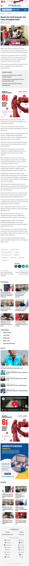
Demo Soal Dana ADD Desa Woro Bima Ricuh (16, 379)
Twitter (22, 540)
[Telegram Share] (23, 266)
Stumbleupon (8, 545)
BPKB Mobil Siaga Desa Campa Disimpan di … (17, 391)
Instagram (8, 547)
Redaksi (21, 532)
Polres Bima (21, 257)
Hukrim (4, 493)
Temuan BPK (4, 260)
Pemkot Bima (13, 257)
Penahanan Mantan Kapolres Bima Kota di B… (7, 496)
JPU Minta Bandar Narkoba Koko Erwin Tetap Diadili (6, 309)
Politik (2, 366)
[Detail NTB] (14, 5)
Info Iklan (21, 534)
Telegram (8, 557)
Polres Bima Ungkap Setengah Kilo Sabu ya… (20, 522)
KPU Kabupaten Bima (6, 255)
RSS (22, 557)
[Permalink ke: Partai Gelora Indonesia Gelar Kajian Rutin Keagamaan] (14, 358)
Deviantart (8, 552)
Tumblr (22, 542)
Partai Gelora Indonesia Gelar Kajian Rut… (12, 368)
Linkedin (22, 550)
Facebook (8, 540)
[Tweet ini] (19, 266)
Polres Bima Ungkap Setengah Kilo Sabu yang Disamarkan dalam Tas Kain (21, 324)
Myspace (22, 552)
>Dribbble (22, 547)
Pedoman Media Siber (7, 534)
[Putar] (2, 410)
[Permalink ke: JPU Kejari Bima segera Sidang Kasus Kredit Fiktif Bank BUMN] (21, 303)
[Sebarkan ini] (16, 266)
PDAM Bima (16, 255)
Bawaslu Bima (4, 249)
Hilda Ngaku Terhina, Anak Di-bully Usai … (20, 496)
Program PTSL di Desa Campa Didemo (16, 385)
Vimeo (8, 550)
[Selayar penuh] (26, 410)
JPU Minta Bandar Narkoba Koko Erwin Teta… (7, 509)
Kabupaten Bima (14, 249)
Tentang (7, 532)
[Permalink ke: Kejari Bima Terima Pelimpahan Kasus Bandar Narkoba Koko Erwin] (7, 316)
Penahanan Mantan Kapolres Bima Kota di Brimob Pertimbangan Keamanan (6, 294)
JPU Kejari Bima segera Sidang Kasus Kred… (21, 509)
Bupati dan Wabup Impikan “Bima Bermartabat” (22, 272)
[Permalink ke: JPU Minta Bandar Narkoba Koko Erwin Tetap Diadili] (7, 303)
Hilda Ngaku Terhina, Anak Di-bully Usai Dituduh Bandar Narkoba (20, 294)
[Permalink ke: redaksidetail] (2, 22)
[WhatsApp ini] (26, 266)
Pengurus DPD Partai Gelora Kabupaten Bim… (17, 373)
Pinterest (8, 542)
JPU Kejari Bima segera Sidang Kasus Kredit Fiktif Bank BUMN (21, 309)
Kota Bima (17, 252)
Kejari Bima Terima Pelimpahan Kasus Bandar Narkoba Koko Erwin (6, 324)
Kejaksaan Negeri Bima (6, 252)
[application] (14, 403)
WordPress (22, 545)
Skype (8, 554)
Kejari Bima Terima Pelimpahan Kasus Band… (7, 522)
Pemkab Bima (4, 257)
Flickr (22, 554)
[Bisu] (24, 410)
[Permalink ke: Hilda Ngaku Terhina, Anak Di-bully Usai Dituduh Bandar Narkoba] (21, 287)
